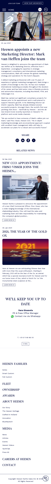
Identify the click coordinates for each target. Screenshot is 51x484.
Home (11, 10)
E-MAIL (25, 344)
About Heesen (13, 402)
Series (4, 371)
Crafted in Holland (9, 415)
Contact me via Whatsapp (27, 316)
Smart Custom (8, 374)
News (4, 435)
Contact (9, 466)
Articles (5, 439)
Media (7, 429)
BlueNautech (7, 423)
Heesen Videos (8, 446)
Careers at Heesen (16, 460)
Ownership (11, 391)
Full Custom (7, 378)
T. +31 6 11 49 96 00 (25, 337)
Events (5, 443)
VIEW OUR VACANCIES (33, 3)
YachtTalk (6, 450)
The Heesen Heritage (10, 412)
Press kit (5, 453)
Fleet (6, 385)
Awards (8, 396)
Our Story (6, 408)
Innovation (6, 419)
